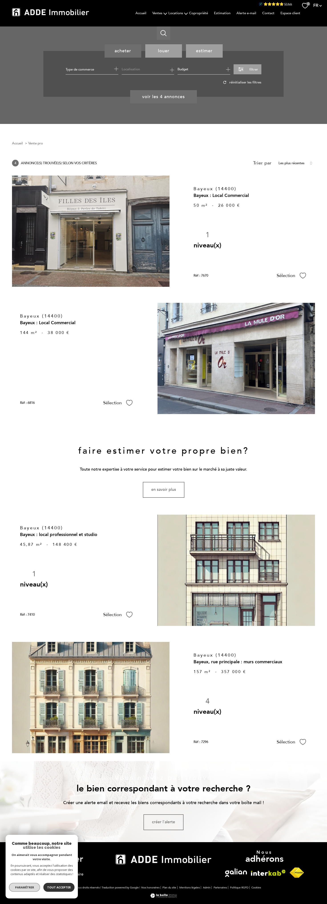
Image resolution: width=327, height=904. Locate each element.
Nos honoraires (150, 887)
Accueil (140, 13)
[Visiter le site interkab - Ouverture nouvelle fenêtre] (236, 872)
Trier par (262, 163)
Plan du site (169, 887)
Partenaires (220, 887)
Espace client (290, 13)
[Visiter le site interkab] (163, 859)
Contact (268, 13)
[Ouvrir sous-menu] (165, 13)
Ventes (157, 13)
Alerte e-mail (246, 13)
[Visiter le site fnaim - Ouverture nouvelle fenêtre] (297, 873)
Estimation (222, 13)
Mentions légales (189, 887)
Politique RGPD (239, 887)
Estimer (204, 51)
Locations (175, 13)
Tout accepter (59, 887)
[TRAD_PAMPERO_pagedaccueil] (50, 15)
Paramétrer (24, 887)
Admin (207, 887)
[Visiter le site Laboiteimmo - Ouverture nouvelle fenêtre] (163, 896)
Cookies (256, 887)
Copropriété (198, 13)
